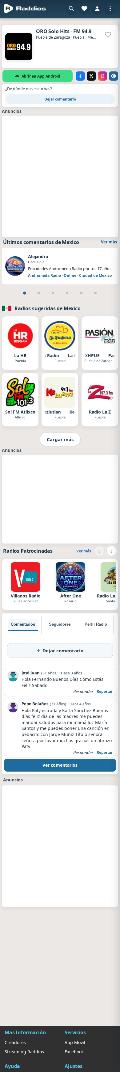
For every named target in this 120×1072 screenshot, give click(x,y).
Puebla (79, 37)
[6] (95, 293)
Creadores (15, 1042)
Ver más (109, 242)
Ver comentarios (60, 765)
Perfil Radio (96, 624)
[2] (39, 293)
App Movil (75, 1042)
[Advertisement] (60, 175)
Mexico (93, 37)
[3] (53, 293)
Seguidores (60, 624)
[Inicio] (25, 8)
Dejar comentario (60, 99)
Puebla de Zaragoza (53, 37)
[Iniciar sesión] (97, 8)
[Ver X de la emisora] (91, 76)
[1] (24, 293)
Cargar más (60, 439)
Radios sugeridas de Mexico (47, 308)
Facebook (74, 1052)
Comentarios (23, 624)
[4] (67, 293)
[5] (81, 293)
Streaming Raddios (24, 1052)
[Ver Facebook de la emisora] (80, 76)
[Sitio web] (113, 76)
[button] (71, 8)
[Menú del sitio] (110, 8)
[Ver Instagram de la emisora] (102, 76)
